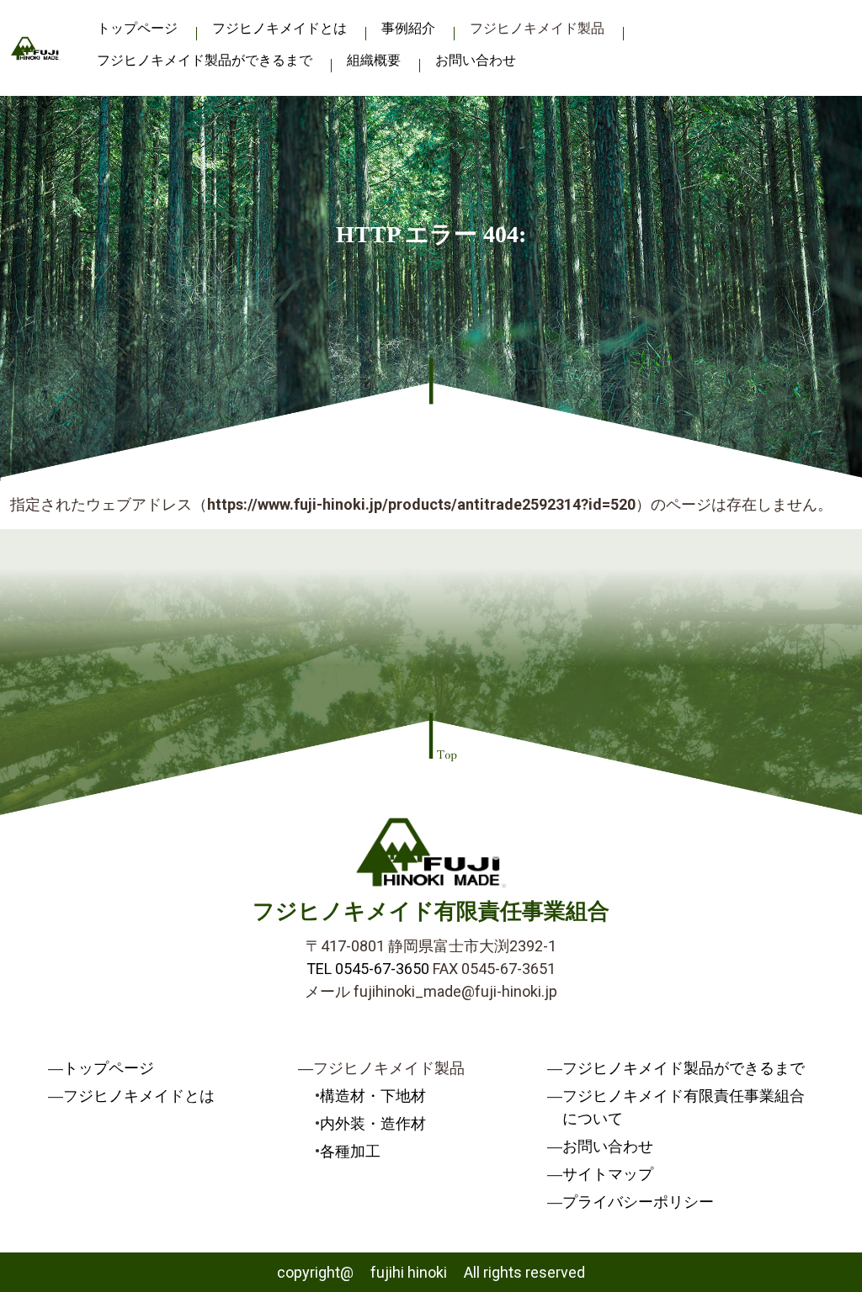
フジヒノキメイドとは (279, 28)
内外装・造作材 (373, 1123)
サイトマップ (607, 1174)
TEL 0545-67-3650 (367, 968)
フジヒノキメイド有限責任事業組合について (683, 1107)
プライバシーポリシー (638, 1201)
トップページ (137, 28)
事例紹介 (408, 28)
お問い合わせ (475, 60)
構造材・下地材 (373, 1095)
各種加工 (350, 1151)
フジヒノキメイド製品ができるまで (204, 60)
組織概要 (374, 60)
